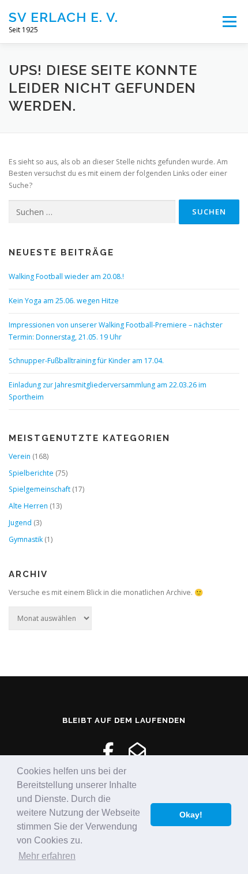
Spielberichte (31, 473)
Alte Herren (28, 506)
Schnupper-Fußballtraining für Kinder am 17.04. (86, 361)
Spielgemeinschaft (39, 489)
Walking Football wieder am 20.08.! (66, 276)
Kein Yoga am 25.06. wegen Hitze (64, 301)
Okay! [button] (190, 814)
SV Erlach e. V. (63, 17)
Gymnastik (26, 539)
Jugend (20, 523)
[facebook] (108, 751)
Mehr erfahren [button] (47, 856)
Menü (228, 22)
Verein (20, 456)
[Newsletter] (137, 751)
